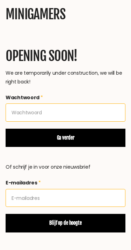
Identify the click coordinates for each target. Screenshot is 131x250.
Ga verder (65, 138)
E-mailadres (23, 182)
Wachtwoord (24, 97)
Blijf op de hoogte (65, 223)
